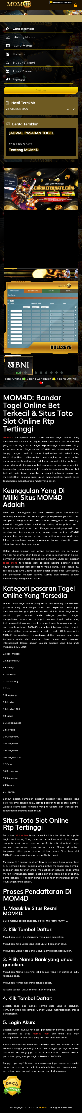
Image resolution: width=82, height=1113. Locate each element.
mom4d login (41, 1033)
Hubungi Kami (23, 62)
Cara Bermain (22, 28)
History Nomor (24, 37)
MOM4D (8, 437)
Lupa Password (24, 70)
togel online (10, 562)
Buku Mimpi (22, 45)
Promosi (18, 79)
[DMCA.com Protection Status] (12, 1085)
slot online (22, 835)
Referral (18, 54)
